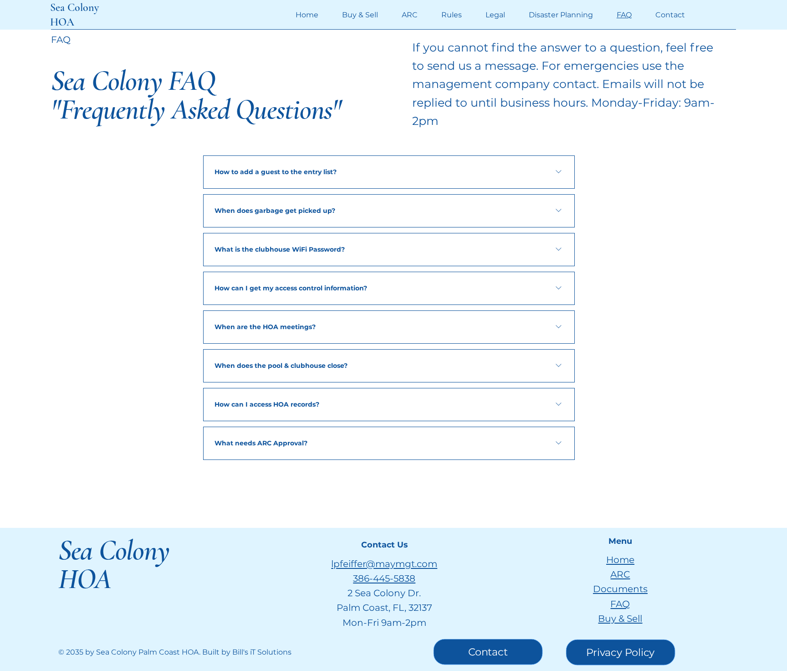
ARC (620, 574)
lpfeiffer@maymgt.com (384, 563)
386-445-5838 (384, 578)
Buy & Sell (620, 618)
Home (620, 559)
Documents (620, 588)
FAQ (620, 603)
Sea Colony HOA (113, 564)
